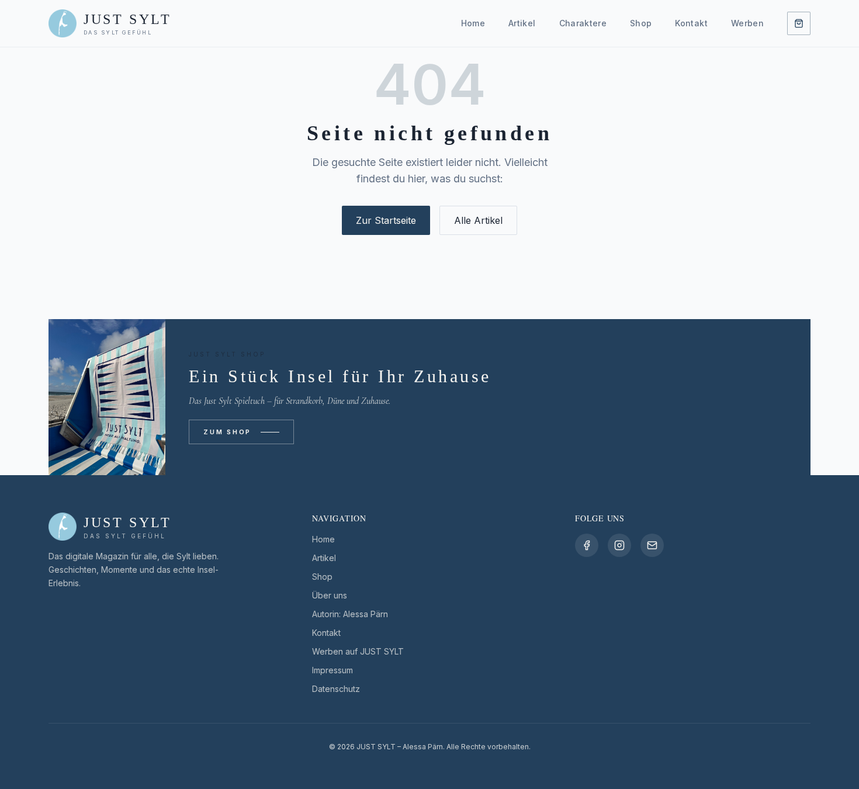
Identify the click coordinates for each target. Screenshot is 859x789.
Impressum (332, 670)
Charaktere (583, 23)
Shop (641, 23)
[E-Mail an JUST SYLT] (652, 545)
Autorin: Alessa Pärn (350, 614)
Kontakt (691, 23)
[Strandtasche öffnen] (798, 23)
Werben (747, 23)
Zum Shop (227, 432)
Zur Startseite (386, 220)
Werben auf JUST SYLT (358, 651)
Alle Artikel (478, 220)
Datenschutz (336, 689)
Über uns (329, 595)
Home (473, 23)
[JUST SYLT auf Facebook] (586, 545)
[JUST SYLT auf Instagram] (619, 545)
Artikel (521, 23)
